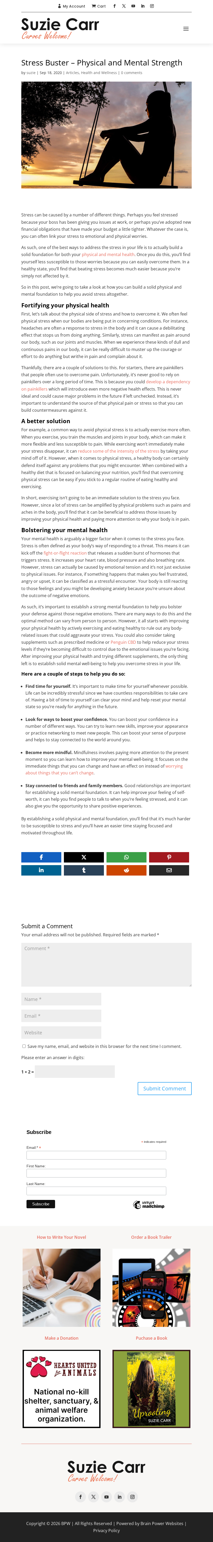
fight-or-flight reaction (65, 553)
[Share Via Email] (169, 870)
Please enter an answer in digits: (52, 1057)
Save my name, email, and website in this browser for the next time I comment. (105, 1046)
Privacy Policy (106, 1530)
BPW (65, 1523)
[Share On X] (84, 857)
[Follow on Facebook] (114, 6)
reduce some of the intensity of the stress (118, 451)
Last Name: (35, 1184)
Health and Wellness (99, 72)
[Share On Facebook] (41, 857)
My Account (74, 6)
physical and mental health (108, 254)
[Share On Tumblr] (84, 870)
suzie (31, 72)
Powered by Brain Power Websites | (151, 1523)
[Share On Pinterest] (169, 857)
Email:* (33, 1147)
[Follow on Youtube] (133, 6)
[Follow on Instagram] (152, 6)
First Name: (36, 1166)
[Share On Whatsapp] (126, 857)
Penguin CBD (123, 642)
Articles (72, 72)
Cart (101, 6)
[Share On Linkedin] (41, 870)
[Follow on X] (124, 6)
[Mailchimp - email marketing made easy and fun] (148, 1209)
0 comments (131, 72)
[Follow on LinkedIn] (142, 6)
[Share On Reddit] (126, 870)
